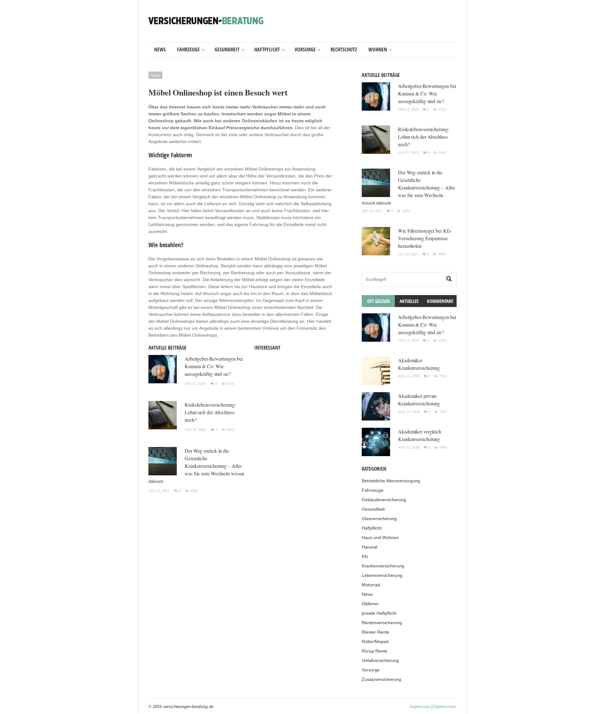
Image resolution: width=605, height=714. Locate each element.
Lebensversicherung (382, 575)
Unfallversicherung (380, 660)
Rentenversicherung (382, 622)
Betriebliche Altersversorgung (391, 480)
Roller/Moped (375, 641)
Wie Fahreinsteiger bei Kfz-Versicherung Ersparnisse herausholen (425, 238)
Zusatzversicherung (381, 679)
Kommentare (440, 301)
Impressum (420, 706)
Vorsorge (305, 49)
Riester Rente (375, 632)
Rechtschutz (344, 49)
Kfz (365, 556)
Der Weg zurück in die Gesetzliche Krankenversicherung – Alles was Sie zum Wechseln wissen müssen (196, 465)
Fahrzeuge (188, 49)
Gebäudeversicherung (384, 499)
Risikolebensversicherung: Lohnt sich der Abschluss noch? (210, 412)
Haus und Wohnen (380, 537)
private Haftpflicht (379, 613)
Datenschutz (445, 706)
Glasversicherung (379, 518)
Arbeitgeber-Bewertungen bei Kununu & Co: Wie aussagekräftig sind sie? (214, 366)
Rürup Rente (374, 650)
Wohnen (377, 49)
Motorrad (371, 584)
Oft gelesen (378, 301)
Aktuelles (409, 301)
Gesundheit (227, 49)
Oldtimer (370, 603)
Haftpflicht (267, 49)
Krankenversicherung (383, 565)
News (160, 49)
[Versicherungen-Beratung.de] (206, 20)
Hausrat (369, 546)
